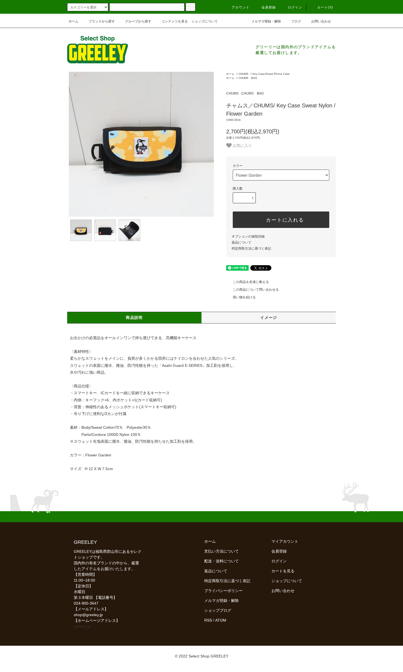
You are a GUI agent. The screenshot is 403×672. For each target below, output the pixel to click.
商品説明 (134, 317)
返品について (241, 242)
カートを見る (282, 571)
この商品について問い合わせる (256, 289)
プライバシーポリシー (223, 590)
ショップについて (204, 21)
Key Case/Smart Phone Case (271, 73)
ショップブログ (217, 610)
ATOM (220, 620)
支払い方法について (221, 551)
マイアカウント (284, 541)
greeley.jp (82, 626)
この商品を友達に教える (251, 282)
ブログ (296, 21)
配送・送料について (221, 561)
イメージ (268, 317)
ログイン (295, 7)
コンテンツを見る (174, 21)
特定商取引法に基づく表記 (251, 248)
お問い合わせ (321, 21)
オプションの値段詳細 (248, 236)
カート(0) (325, 7)
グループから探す (138, 21)
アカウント (241, 7)
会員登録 (269, 7)
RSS (208, 620)
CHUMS (243, 73)
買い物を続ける (244, 297)
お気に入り (242, 145)
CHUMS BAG (248, 77)
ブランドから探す (102, 21)
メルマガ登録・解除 (266, 21)
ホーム (73, 21)
